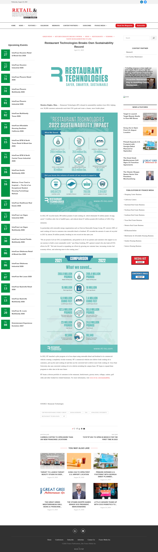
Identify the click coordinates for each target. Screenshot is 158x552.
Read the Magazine (124, 25)
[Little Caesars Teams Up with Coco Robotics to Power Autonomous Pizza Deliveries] (105, 491)
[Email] (145, 2)
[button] (125, 78)
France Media (100, 25)
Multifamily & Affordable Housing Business (138, 236)
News (21, 25)
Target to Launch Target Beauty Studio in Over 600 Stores (131, 116)
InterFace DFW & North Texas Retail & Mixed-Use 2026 (22, 143)
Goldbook (44, 25)
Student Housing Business (132, 241)
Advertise (80, 540)
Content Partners (70, 25)
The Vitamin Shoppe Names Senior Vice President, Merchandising (79, 504)
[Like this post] (74, 429)
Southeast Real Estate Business (134, 215)
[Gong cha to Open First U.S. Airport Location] (79, 461)
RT (64, 416)
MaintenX (129, 52)
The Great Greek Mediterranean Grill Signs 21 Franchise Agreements (131, 161)
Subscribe (87, 25)
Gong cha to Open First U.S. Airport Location (130, 130)
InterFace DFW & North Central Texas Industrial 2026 (21, 158)
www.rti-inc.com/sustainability (100, 378)
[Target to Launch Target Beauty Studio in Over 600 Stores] (52, 461)
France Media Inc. (105, 540)
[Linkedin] (141, 2)
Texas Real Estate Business (133, 220)
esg (86, 412)
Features (32, 25)
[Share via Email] (84, 429)
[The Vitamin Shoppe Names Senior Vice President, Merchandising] (79, 491)
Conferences (59, 540)
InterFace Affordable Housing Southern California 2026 (20, 128)
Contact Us (91, 540)
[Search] (154, 38)
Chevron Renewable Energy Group (54, 412)
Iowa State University (99, 412)
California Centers (130, 200)
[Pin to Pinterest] (81, 429)
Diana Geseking (75, 412)
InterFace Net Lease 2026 (22, 276)
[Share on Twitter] (79, 429)
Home (13, 25)
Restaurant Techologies (50, 416)
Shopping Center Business (132, 194)
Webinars (56, 25)
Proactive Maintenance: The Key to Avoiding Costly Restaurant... (130, 82)
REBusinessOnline (130, 230)
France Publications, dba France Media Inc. (81, 543)
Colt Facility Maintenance (134, 57)
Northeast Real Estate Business (134, 210)
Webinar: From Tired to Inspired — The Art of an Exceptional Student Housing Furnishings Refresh (21, 188)
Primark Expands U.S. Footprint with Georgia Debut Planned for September (131, 146)
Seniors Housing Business (132, 246)
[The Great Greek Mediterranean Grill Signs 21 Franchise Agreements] (52, 491)
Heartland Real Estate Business (134, 205)
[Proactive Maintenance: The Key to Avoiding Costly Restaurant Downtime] (130, 78)
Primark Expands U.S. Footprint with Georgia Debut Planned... (105, 474)
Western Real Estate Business (133, 225)
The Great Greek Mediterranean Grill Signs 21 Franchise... (52, 504)
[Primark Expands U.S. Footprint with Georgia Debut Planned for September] (105, 461)
